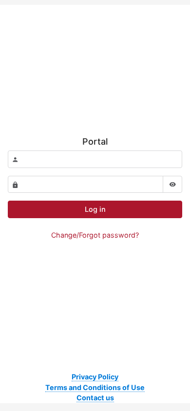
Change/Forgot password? (95, 235)
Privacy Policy (95, 377)
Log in (95, 209)
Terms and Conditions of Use (95, 387)
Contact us (95, 397)
